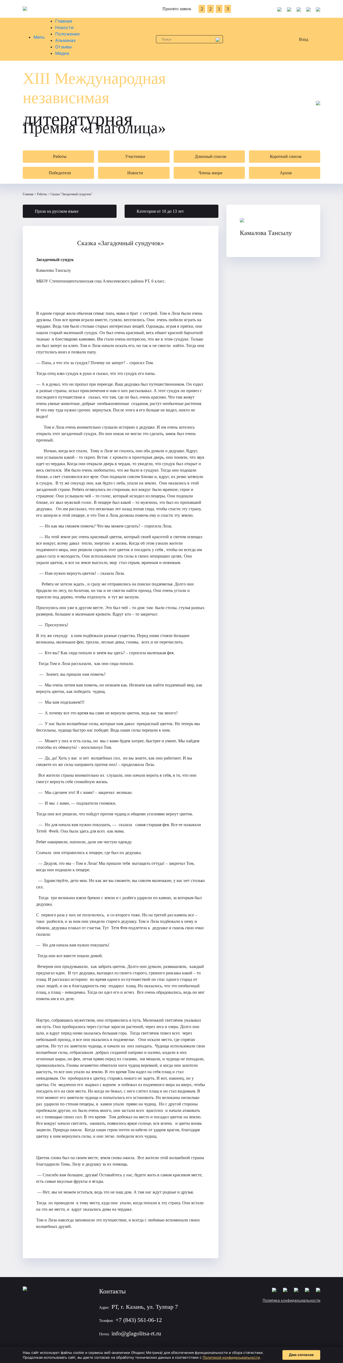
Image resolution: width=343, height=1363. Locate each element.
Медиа (62, 53)
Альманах (65, 40)
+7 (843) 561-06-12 (138, 1320)
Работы (42, 194)
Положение (67, 34)
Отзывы (63, 46)
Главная (63, 21)
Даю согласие (301, 1355)
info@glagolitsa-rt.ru (136, 1333)
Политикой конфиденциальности (231, 1357)
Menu (38, 37)
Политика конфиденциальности (291, 1300)
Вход (303, 39)
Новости (64, 27)
